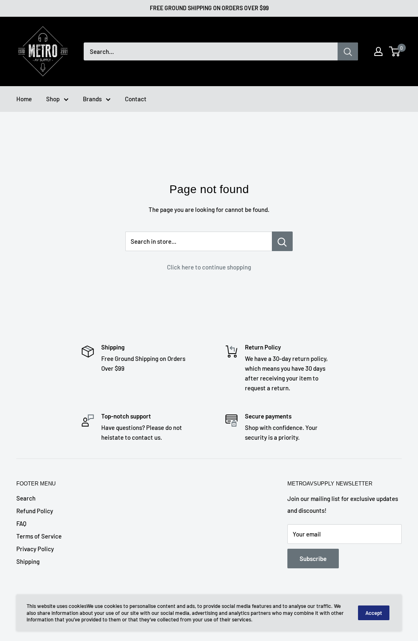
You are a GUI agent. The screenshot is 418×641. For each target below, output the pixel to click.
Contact (136, 98)
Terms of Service (39, 536)
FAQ (21, 523)
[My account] (378, 51)
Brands (92, 98)
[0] (395, 51)
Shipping (28, 561)
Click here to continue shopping (209, 267)
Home (24, 98)
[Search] (348, 51)
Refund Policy (34, 510)
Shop (53, 98)
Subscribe (313, 558)
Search (26, 498)
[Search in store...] (282, 241)
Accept (373, 613)
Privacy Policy (35, 548)
